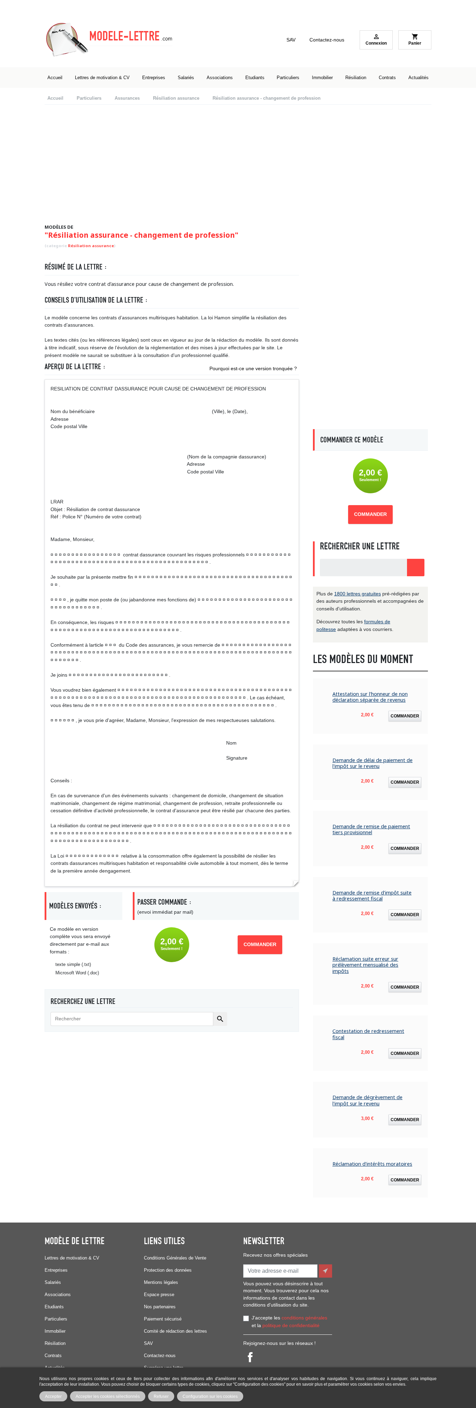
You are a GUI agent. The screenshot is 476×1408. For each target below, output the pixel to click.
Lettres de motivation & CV (72, 1258)
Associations (58, 1294)
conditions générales (304, 1318)
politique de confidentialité (291, 1325)
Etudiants (54, 1306)
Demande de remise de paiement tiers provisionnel (371, 829)
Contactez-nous (326, 40)
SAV (290, 40)
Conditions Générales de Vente (175, 1258)
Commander (260, 944)
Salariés (53, 1282)
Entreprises (56, 1270)
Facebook (250, 1357)
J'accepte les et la (289, 1321)
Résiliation (55, 1343)
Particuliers (56, 1319)
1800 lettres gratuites (357, 593)
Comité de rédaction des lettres (175, 1331)
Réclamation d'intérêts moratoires (372, 1164)
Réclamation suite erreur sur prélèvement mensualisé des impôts (365, 965)
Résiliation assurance (91, 245)
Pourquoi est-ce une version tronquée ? (253, 368)
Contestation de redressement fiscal (368, 1034)
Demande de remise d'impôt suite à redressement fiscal (372, 896)
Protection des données (168, 1270)
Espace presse (159, 1294)
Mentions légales (161, 1282)
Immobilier (55, 1331)
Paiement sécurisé (163, 1319)
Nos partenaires (160, 1306)
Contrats (53, 1355)
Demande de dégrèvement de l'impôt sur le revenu (367, 1100)
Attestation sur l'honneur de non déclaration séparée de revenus (370, 697)
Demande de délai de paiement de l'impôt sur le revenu (372, 763)
